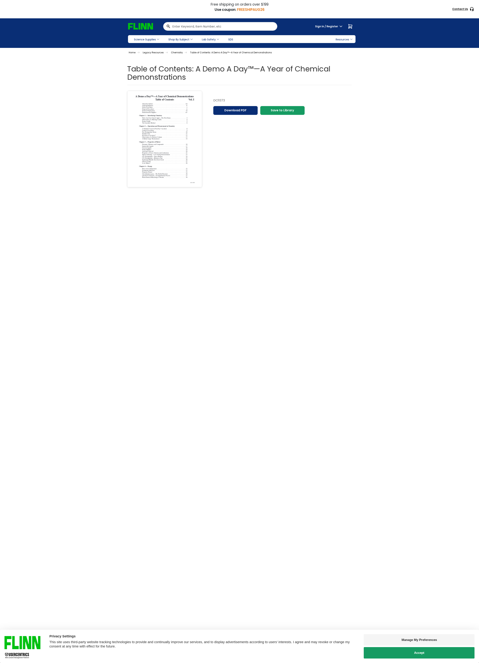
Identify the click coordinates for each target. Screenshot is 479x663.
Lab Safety (209, 39)
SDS (230, 39)
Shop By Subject (178, 39)
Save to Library (282, 110)
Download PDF (235, 110)
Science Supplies (145, 39)
